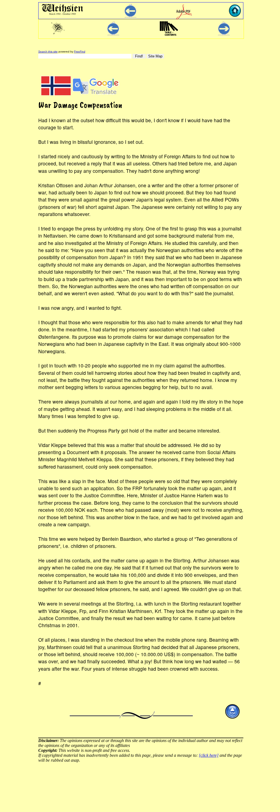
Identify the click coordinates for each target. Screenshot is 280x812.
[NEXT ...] (224, 33)
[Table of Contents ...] (169, 35)
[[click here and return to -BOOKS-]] (130, 16)
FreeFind (79, 51)
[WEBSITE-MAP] (58, 33)
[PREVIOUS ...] (113, 33)
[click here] (208, 755)
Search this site (48, 51)
